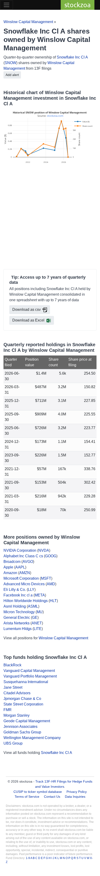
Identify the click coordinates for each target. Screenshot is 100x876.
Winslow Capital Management (28, 22)
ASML (33, 606)
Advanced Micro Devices (24, 584)
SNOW (10, 63)
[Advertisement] (50, 217)
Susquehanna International (25, 682)
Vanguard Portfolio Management (30, 676)
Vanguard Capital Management (29, 671)
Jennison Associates (20, 727)
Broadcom (11, 562)
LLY (31, 590)
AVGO (28, 562)
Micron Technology (19, 612)
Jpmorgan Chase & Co (22, 699)
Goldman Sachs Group (22, 732)
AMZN (24, 573)
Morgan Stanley (16, 715)
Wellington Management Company (32, 738)
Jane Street (12, 687)
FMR (7, 710)
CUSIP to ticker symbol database (38, 792)
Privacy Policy (77, 792)
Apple (8, 567)
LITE (38, 629)
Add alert (12, 75)
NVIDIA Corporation (19, 550)
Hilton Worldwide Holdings (25, 601)
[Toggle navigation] (6, 5)
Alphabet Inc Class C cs (23, 556)
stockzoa (77, 4)
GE (34, 617)
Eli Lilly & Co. (14, 590)
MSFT (46, 578)
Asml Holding (14, 606)
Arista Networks (16, 623)
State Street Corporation (23, 704)
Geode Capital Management (26, 721)
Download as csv (26, 309)
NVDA (43, 550)
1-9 (28, 858)
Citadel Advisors (16, 693)
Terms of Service (27, 796)
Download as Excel (28, 320)
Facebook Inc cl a (18, 595)
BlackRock (12, 665)
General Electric (16, 617)
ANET (37, 623)
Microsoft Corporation (21, 578)
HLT (53, 601)
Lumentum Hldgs (17, 629)
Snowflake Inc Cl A (72, 57)
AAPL (20, 567)
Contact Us (52, 796)
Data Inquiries (75, 796)
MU (40, 612)
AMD (51, 584)
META (40, 595)
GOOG (50, 556)
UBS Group (13, 743)
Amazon (10, 573)
